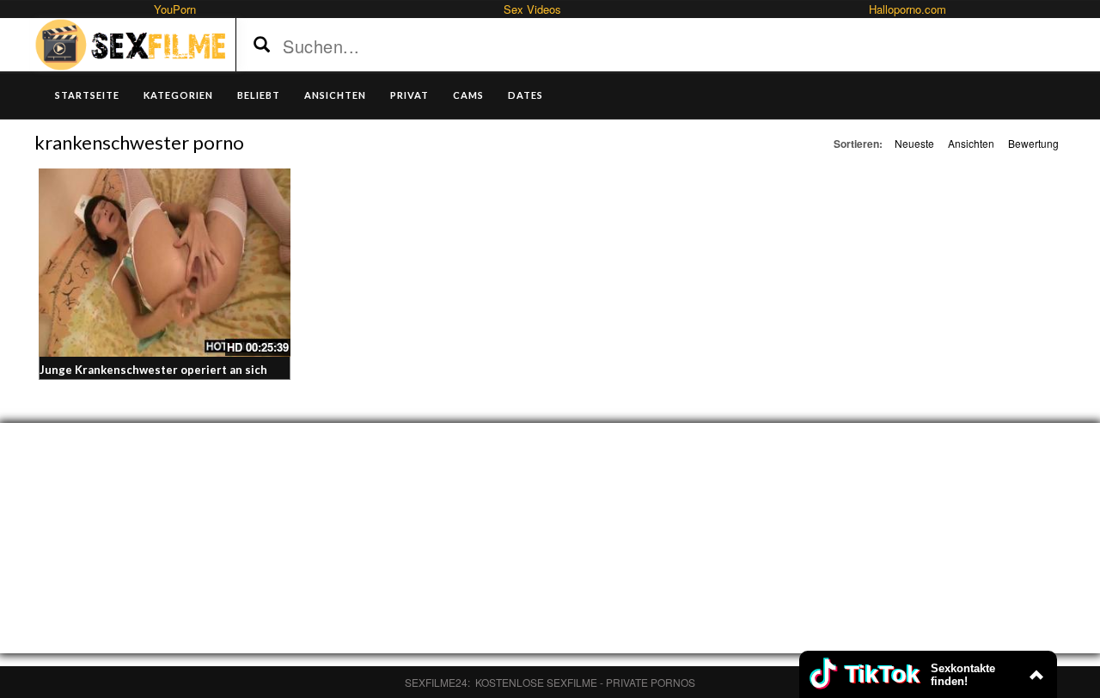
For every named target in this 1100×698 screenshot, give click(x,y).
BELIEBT (258, 95)
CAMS (468, 95)
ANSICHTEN (335, 95)
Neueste (914, 143)
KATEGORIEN (178, 95)
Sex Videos (532, 9)
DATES (525, 95)
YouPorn (175, 9)
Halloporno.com (907, 9)
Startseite (87, 95)
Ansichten (971, 143)
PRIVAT (409, 95)
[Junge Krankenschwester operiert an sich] (164, 262)
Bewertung (1033, 143)
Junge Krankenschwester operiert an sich (153, 370)
